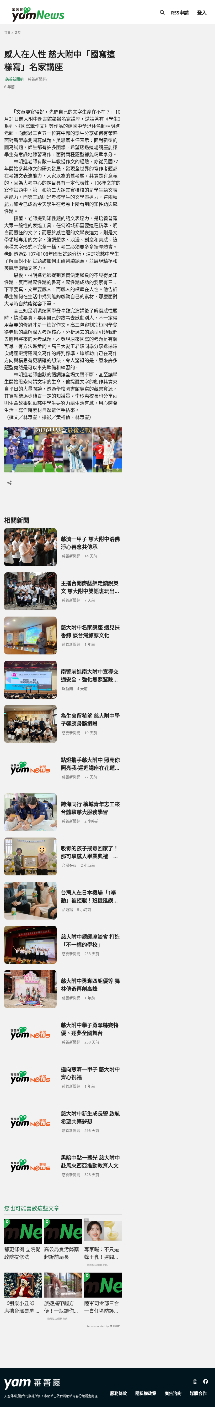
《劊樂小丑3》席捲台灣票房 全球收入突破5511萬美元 (22, 1307)
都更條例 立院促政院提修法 (22, 1253)
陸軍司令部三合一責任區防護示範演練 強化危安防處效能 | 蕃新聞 (101, 1307)
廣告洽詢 (173, 1393)
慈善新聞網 (14, 79)
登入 (202, 12)
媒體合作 (198, 1393)
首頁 (7, 33)
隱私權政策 (145, 1393)
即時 (17, 33)
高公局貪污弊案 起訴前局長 (61, 1253)
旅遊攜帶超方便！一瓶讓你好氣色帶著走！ (61, 1307)
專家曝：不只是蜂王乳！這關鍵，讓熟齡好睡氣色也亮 (101, 1253)
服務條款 (118, 1393)
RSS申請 (180, 12)
